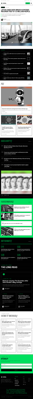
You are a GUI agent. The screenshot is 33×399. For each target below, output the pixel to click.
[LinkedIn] (23, 384)
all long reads (4, 269)
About (28, 0)
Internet (17, 383)
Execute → (16, 370)
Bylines (25, 0)
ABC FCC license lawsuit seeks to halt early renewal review (7, 297)
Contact (29, 378)
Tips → (31, 0)
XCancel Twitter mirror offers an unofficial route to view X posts (24, 297)
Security (17, 380)
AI (15, 378)
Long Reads (17, 385)
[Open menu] (31, 3)
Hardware (17, 381)
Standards (24, 382)
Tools (24, 379)
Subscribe (27, 3)
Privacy (29, 379)
